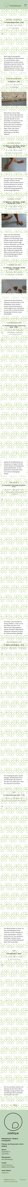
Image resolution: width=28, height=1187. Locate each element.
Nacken (16, 153)
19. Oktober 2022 (19, 330)
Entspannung (15, 87)
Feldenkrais (10, 143)
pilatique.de (5, 1172)
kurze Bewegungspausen (14, 78)
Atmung (8, 492)
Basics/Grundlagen (12, 642)
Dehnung (12, 959)
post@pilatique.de (7, 1165)
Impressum (7, 1181)
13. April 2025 (19, 84)
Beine (13, 28)
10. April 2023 (19, 206)
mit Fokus (9, 19)
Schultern (20, 153)
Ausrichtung (7, 800)
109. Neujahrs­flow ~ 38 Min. (14, 953)
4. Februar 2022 (19, 798)
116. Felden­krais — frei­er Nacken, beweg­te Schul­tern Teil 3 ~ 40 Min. (14, 146)
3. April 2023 (19, 272)
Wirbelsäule (23, 648)
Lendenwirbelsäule (13, 334)
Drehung (17, 28)
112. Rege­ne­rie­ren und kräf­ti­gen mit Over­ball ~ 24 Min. (14, 486)
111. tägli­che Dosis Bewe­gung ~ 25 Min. (14, 645)
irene (11, 25)
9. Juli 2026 (19, 25)
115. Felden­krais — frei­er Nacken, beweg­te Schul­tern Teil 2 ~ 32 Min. (14, 202)
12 (10, 1105)
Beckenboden (20, 492)
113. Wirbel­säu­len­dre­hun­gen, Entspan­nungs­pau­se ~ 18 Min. (14, 326)
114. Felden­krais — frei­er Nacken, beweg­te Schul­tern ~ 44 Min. (14, 268)
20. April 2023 (19, 150)
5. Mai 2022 (14, 648)
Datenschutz (11, 1179)
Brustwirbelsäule (11, 332)
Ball (16, 492)
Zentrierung (17, 959)
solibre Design (14, 1181)
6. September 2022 (19, 489)
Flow (20, 642)
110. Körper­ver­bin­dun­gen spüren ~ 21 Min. (14, 795)
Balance (12, 492)
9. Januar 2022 (19, 956)
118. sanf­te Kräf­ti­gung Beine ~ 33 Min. (14, 22)
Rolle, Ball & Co (17, 19)
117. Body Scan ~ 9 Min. (14, 81)
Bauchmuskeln (13, 800)
